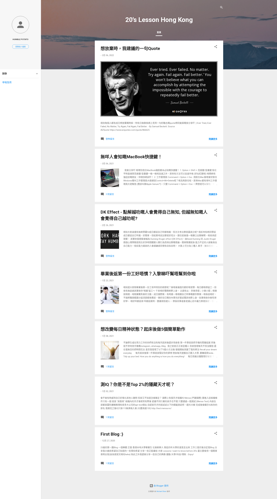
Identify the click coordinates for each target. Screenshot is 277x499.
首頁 (159, 32)
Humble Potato (20, 39)
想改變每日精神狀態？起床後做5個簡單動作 (143, 329)
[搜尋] (221, 7)
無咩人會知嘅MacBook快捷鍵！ (131, 156)
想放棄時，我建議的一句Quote (130, 48)
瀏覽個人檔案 (20, 47)
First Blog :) (112, 434)
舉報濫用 (7, 82)
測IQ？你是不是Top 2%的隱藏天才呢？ (138, 384)
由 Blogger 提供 (161, 485)
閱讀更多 (213, 139)
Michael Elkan (161, 491)
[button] (215, 47)
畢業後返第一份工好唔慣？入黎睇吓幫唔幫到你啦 (148, 273)
